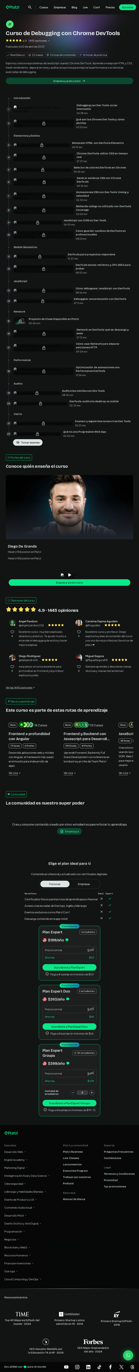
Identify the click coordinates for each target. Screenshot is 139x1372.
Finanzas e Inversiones (17, 1263)
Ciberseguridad (13, 1183)
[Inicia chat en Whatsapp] (128, 1355)
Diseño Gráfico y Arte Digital (21, 1223)
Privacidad (111, 1180)
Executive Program (75, 1170)
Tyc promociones (115, 1186)
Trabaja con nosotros (77, 1177)
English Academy (14, 1159)
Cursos (43, 7)
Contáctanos (112, 1158)
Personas (54, 884)
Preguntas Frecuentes (118, 1151)
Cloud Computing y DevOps (21, 1279)
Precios (110, 7)
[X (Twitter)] (121, 1367)
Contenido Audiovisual (18, 1207)
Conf (96, 7)
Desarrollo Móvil (14, 1215)
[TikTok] (99, 1367)
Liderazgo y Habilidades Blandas (23, 1191)
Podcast (68, 1183)
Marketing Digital (14, 1167)
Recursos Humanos (16, 1255)
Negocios (10, 1239)
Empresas (60, 7)
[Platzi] (13, 7)
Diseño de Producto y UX (19, 1199)
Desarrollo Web (13, 1151)
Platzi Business (73, 1151)
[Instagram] (77, 1367)
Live (85, 7)
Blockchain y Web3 (16, 1247)
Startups (9, 1271)
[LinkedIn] (88, 1367)
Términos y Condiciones (119, 1173)
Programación (13, 1231)
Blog (74, 7)
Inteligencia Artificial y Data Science (25, 1175)
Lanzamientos (72, 1164)
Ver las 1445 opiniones (19, 687)
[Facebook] (110, 1367)
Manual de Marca (74, 1199)
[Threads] (132, 1367)
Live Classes (71, 1158)
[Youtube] (66, 1367)
